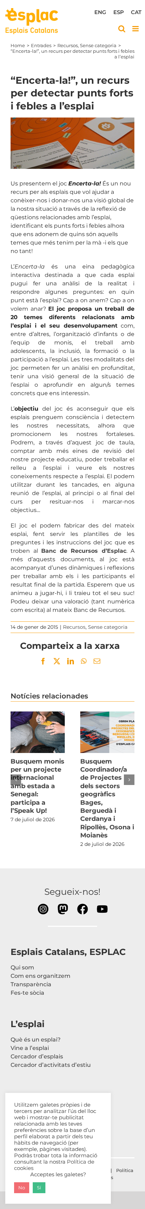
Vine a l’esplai (30, 1048)
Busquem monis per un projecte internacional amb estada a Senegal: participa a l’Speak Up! (37, 732)
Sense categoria (107, 627)
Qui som (22, 967)
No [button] (21, 1187)
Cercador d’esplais (37, 1056)
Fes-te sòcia (27, 992)
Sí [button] (39, 1187)
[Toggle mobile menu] (136, 28)
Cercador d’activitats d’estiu (51, 1065)
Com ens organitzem (40, 976)
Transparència (31, 984)
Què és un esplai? (36, 1039)
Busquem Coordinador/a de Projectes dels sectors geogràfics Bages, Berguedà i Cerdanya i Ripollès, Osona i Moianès (107, 732)
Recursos (74, 627)
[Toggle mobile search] (121, 28)
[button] (16, 779)
